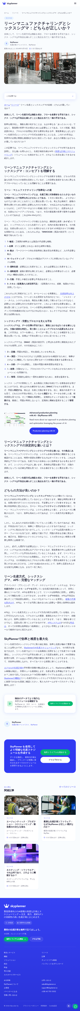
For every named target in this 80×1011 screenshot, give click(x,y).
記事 (43, 956)
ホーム (6, 13)
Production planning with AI (44, 431)
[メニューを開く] (75, 3)
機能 (5, 956)
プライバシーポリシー (31, 1006)
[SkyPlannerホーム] (9, 3)
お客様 (6, 988)
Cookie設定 (53, 1006)
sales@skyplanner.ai (49, 984)
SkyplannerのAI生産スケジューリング (40, 647)
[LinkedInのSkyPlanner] (69, 1006)
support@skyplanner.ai (49, 988)
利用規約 (44, 1006)
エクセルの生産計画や (14, 667)
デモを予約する (55, 760)
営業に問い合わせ (10, 995)
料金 (5, 967)
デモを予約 (36, 939)
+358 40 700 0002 (49, 991)
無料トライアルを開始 (14, 939)
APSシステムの (54, 622)
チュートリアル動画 (49, 960)
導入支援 (7, 971)
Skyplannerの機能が (12, 678)
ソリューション (10, 960)
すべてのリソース (67, 787)
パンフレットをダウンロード (52, 964)
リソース (15, 13)
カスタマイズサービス (12, 974)
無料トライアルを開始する (60, 703)
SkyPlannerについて (11, 984)
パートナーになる (10, 991)
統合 (5, 964)
